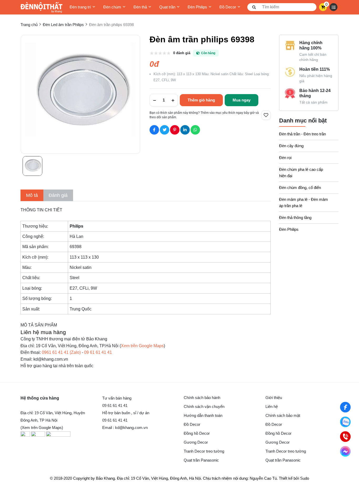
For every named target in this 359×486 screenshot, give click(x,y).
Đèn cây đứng (291, 146)
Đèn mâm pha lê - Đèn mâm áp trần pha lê (303, 202)
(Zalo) (61, 352)
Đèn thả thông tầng (295, 217)
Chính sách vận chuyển (204, 406)
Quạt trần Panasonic (201, 460)
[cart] (323, 7)
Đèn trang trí (80, 7)
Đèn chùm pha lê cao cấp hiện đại (301, 172)
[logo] (41, 7)
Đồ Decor (227, 7)
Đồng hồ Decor (197, 433)
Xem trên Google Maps (142, 346)
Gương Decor (196, 442)
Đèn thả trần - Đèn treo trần (302, 134)
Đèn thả (140, 7)
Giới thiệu (273, 397)
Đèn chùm (112, 7)
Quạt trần (167, 7)
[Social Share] (154, 130)
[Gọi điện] (345, 436)
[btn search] (254, 7)
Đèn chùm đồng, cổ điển (300, 187)
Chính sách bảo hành (202, 397)
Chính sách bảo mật (282, 415)
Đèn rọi (285, 157)
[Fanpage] (345, 407)
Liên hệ (271, 406)
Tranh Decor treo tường (204, 451)
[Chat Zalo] (345, 422)
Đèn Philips (197, 7)
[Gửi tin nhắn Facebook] (345, 451)
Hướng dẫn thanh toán (203, 415)
